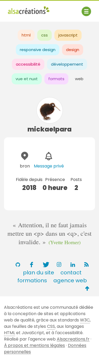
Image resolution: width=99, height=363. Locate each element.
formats (56, 78)
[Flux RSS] (86, 264)
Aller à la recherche (28, 15)
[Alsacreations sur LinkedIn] (73, 264)
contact (71, 272)
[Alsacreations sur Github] (18, 264)
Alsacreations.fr (73, 339)
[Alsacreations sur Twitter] (45, 264)
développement (67, 64)
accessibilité (28, 64)
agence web (70, 280)
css (44, 35)
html (26, 35)
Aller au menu (22, 9)
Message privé (49, 166)
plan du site (38, 272)
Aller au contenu (60, 9)
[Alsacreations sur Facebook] (31, 264)
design (72, 49)
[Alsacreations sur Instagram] (59, 264)
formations (32, 280)
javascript (68, 35)
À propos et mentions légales (34, 345)
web (79, 78)
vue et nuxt (27, 78)
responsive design (37, 49)
